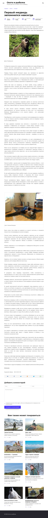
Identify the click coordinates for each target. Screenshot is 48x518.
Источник (6, 368)
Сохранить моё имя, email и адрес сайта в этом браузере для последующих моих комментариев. (23, 404)
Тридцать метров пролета (32, 476)
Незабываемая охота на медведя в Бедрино (32, 501)
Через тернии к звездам (32, 454)
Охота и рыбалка (16, 2)
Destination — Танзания (10, 454)
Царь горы (28, 432)
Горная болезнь (8, 432)
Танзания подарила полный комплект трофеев (12, 477)
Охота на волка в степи (11, 500)
